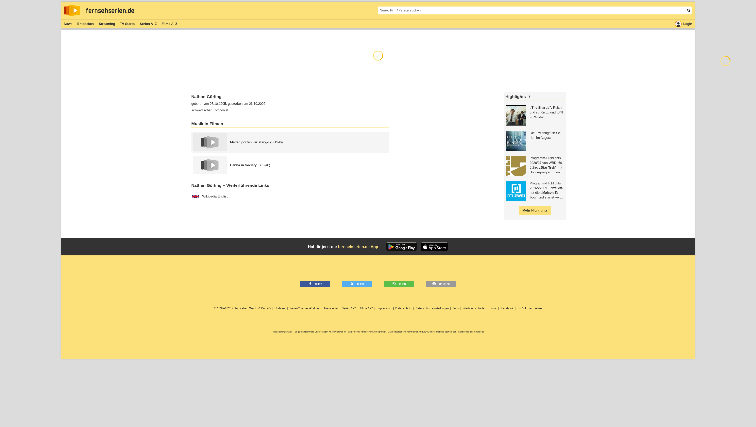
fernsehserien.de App (358, 247)
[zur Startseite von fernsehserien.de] (72, 10)
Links (493, 308)
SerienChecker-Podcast (304, 308)
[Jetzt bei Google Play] (401, 246)
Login (687, 24)
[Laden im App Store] (434, 246)
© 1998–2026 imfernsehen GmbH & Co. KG (242, 308)
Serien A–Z (148, 24)
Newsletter (331, 308)
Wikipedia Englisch (216, 196)
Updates (280, 308)
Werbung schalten (474, 308)
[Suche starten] (688, 10)
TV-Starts (127, 24)
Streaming (107, 24)
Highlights (515, 96)
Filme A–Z (169, 24)
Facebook (507, 308)
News (68, 24)
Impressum (384, 308)
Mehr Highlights (534, 210)
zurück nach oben (529, 308)
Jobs (456, 308)
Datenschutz (403, 308)
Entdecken (85, 24)
